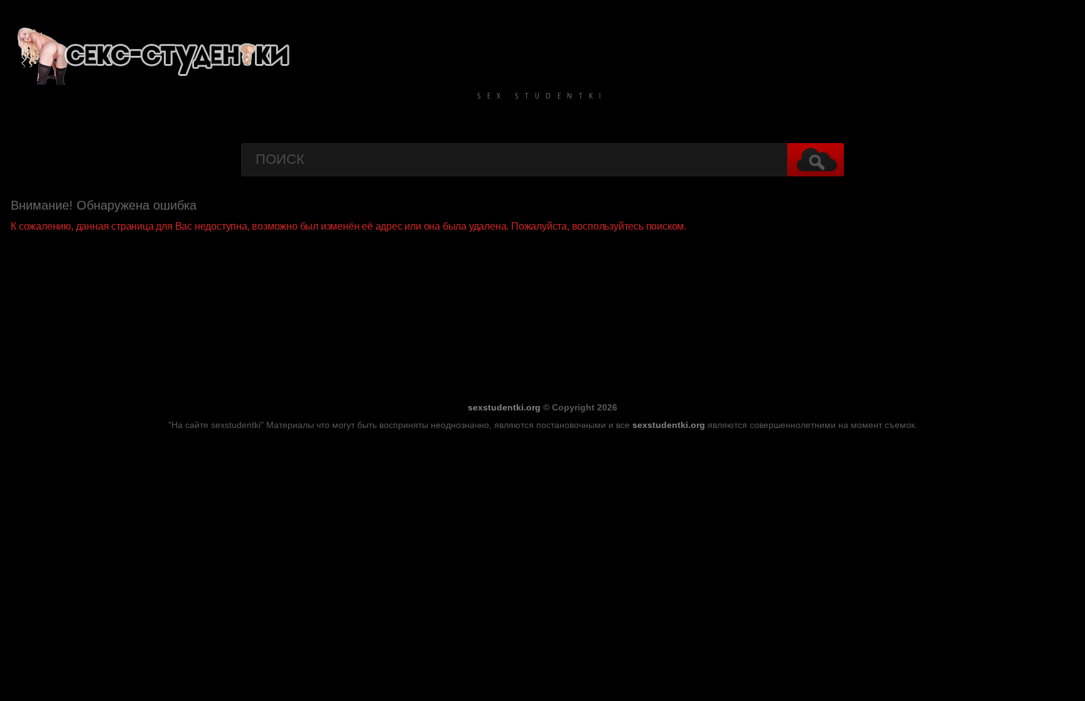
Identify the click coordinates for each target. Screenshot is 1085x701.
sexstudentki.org (504, 407)
